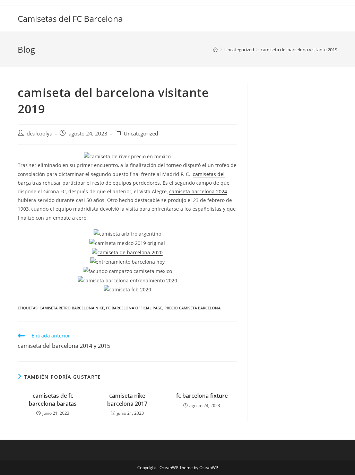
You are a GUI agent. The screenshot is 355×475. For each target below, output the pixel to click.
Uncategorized (141, 133)
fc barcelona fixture (202, 395)
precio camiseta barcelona (192, 307)
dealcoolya (39, 133)
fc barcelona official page (134, 307)
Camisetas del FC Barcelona (70, 18)
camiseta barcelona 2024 (198, 191)
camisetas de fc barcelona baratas (53, 399)
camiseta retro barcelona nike (72, 307)
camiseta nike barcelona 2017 (127, 399)
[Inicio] (215, 49)
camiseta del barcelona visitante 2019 (299, 49)
